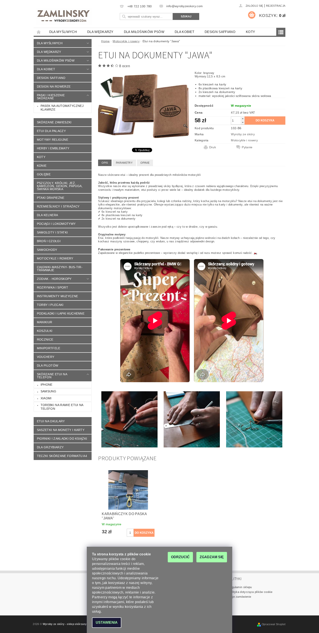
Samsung (48, 391)
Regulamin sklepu (240, 587)
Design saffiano (220, 32)
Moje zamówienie (240, 596)
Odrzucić (180, 557)
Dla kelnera (47, 215)
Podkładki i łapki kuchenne (60, 313)
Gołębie (44, 174)
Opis (105, 162)
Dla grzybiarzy (50, 447)
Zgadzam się (212, 557)
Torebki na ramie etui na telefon (62, 407)
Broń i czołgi (49, 241)
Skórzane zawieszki (54, 122)
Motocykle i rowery (55, 258)
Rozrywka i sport (52, 287)
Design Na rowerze (54, 86)
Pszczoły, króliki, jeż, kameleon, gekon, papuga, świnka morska (60, 186)
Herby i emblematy (53, 148)
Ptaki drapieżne (50, 197)
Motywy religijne (52, 139)
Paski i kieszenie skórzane (51, 96)
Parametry (124, 162)
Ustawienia (107, 622)
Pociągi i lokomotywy (56, 223)
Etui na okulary (51, 421)
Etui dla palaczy (51, 131)
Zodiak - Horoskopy (54, 279)
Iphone (47, 384)
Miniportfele (48, 348)
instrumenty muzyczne (57, 296)
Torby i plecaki (50, 305)
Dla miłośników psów (144, 32)
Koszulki (45, 331)
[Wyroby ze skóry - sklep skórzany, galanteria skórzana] (64, 16)
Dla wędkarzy (100, 32)
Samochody (47, 249)
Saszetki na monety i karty (60, 430)
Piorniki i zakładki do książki (62, 438)
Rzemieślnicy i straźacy (58, 206)
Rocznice (45, 339)
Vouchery (45, 357)
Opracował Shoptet (273, 624)
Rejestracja (276, 5)
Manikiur (44, 322)
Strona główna (39, 32)
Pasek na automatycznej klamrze (62, 107)
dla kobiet (184, 32)
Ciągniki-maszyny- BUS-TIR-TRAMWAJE (59, 268)
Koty (250, 32)
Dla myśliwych (63, 32)
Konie (42, 165)
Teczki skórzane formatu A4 (62, 456)
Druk (212, 147)
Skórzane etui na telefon (52, 375)
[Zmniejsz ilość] (243, 122)
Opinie (145, 162)
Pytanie (247, 147)
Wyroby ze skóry (243, 134)
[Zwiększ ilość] (243, 118)
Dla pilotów (47, 365)
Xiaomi (46, 398)
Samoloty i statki (52, 232)
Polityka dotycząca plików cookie (251, 592)
